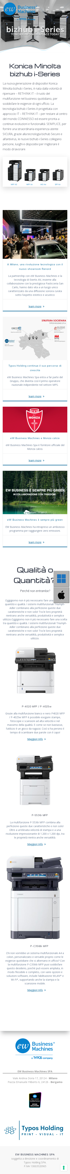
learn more (35, 306)
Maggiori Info (35, 739)
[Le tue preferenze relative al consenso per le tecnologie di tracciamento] (63, 1167)
